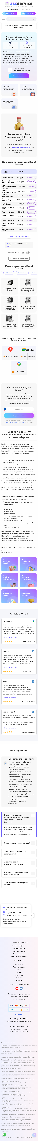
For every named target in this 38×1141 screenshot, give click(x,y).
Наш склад (19, 975)
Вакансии (19, 980)
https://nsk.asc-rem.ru (10, 1128)
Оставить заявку (19, 76)
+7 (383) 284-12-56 (28, 13)
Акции (19, 970)
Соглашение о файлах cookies (19, 997)
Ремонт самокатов (19, 954)
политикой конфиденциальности (14, 422)
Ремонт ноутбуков (19, 948)
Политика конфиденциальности (19, 994)
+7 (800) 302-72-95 (9, 13)
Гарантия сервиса (19, 967)
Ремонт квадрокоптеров (19, 957)
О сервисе (19, 964)
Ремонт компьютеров (19, 951)
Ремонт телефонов (19, 946)
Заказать (31, 177)
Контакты (19, 1015)
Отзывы (19, 978)
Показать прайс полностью (19, 236)
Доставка (19, 972)
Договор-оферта (19, 999)
